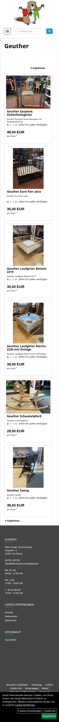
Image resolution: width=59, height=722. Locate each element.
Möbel (45, 688)
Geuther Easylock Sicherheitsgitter (20, 113)
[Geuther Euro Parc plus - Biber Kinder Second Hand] (28, 168)
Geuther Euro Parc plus (24, 191)
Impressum (10, 620)
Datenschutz (11, 616)
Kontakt (9, 612)
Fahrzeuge (36, 684)
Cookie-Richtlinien (25, 704)
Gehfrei (49, 684)
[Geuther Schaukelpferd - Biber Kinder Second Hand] (28, 396)
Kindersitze (16, 688)
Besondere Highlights (17, 684)
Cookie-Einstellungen (29, 710)
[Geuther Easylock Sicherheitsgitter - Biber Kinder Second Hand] (28, 92)
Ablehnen (50, 710)
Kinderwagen (32, 688)
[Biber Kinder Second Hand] (29, 13)
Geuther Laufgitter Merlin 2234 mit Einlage (26, 347)
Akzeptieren (49, 716)
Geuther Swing (18, 490)
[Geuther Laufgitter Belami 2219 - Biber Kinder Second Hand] (28, 245)
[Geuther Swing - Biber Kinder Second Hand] (28, 467)
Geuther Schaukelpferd (24, 416)
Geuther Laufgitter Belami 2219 (26, 270)
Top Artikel (10, 639)
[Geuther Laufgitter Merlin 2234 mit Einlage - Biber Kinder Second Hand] (28, 323)
